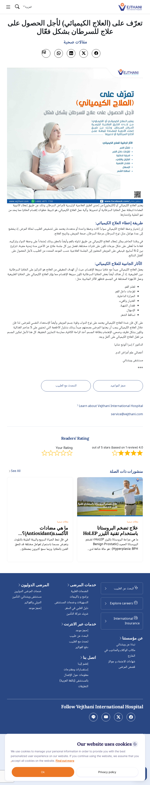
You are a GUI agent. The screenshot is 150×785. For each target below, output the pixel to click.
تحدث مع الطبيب (78, 641)
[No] (144, 735)
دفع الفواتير (81, 647)
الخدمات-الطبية (79, 591)
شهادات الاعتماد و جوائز (121, 661)
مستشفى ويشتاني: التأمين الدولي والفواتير (26, 599)
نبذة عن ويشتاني (125, 644)
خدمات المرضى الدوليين (27, 591)
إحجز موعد (82, 630)
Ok (43, 772)
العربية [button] (28, 7)
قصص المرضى (127, 667)
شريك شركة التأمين (77, 614)
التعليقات (83, 686)
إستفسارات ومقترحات (76, 669)
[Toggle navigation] (8, 7)
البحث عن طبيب (79, 636)
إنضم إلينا (83, 664)
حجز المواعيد (118, 385)
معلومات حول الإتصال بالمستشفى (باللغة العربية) (74, 677)
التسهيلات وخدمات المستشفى (71, 602)
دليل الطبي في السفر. (76, 608)
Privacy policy (107, 772)
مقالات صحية (132, 522)
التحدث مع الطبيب (66, 385)
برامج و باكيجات (79, 597)
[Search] (17, 7)
